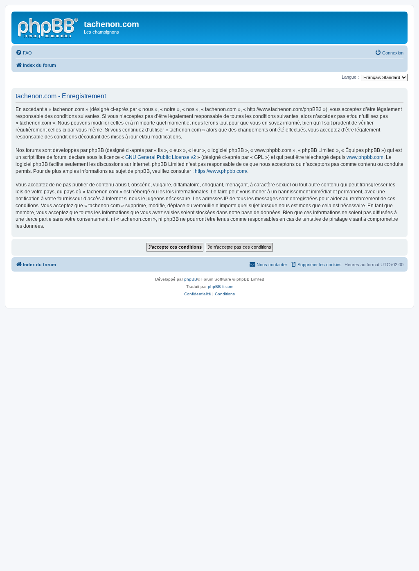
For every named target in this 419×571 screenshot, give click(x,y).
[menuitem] (24, 53)
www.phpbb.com (365, 157)
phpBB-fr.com (220, 286)
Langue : (350, 77)
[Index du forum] (49, 27)
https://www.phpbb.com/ (221, 171)
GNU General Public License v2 (160, 157)
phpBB (190, 279)
